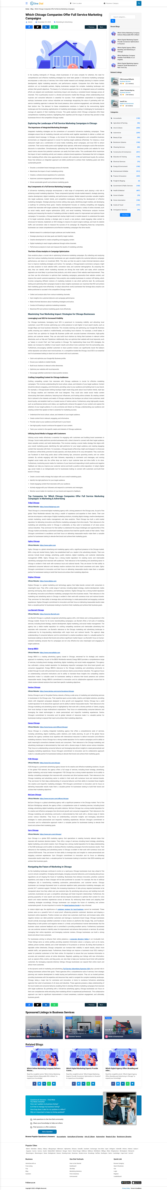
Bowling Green (66, 1153)
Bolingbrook (51, 1153)
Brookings (91, 1153)
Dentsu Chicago (34, 687)
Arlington (112, 1149)
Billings (103, 1151)
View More (125, 215)
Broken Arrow (83, 1153)
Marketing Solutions (76, 1171)
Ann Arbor (101, 1149)
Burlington (104, 1153)
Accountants (61, 1137)
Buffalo (97, 1153)
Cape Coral (124, 1153)
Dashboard (73, 1166)
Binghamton (115, 1151)
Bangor (65, 1151)
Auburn (135, 1149)
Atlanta (130, 1149)
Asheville (118, 1149)
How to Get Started (75, 1163)
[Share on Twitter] (37, 27)
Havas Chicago (34, 723)
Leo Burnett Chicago (36, 610)
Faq (27, 1168)
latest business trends (72, 905)
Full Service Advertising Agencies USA (76, 969)
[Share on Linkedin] (46, 27)
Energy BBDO (33, 649)
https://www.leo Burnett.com (49, 614)
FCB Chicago (33, 759)
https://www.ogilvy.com (48, 545)
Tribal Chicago (33, 503)
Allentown (60, 1149)
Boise (45, 1153)
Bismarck (131, 1151)
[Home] (37, 3)
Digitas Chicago (34, 577)
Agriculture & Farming (75, 1137)
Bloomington (30, 1153)
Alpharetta (67, 1149)
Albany (40, 1149)
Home (27, 9)
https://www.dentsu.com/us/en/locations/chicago (57, 691)
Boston (59, 1153)
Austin (45, 1151)
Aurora (34, 1151)
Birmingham (123, 1151)
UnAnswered (73, 1176)
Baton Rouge (77, 1151)
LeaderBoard (117, 1176)
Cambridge (116, 1153)
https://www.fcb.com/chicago (50, 763)
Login (115, 1171)
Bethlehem (97, 1151)
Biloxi (108, 1151)
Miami (28, 1149)
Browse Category (119, 1163)
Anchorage (93, 1149)
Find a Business (74, 1174)
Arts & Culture (90, 1137)
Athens (124, 1149)
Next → (102, 27)
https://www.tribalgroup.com (49, 507)
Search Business (119, 1166)
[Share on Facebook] (29, 27)
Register (116, 1174)
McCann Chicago (34, 795)
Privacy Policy (126, 1188)
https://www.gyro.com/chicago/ (50, 834)
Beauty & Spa (111, 1137)
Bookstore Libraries (124, 1137)
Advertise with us (31, 1163)
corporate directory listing (79, 939)
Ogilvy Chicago (34, 541)
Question (28, 1174)
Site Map (72, 1168)
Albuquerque (52, 1149)
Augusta (28, 1151)
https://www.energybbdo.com (50, 653)
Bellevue (84, 1151)
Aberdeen (34, 1149)
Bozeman (75, 1153)
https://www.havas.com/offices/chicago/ (54, 727)
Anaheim (86, 1149)
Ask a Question (47, 1132)
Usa (115, 1168)
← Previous (90, 27)
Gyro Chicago (33, 830)
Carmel (130, 1153)
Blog (32, 9)
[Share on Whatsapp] (54, 27)
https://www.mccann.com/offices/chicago (54, 799)
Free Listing (29, 1166)
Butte (110, 1153)
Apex (106, 1149)
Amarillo (80, 1149)
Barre (70, 1151)
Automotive (100, 1137)
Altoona (74, 1149)
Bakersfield (51, 1151)
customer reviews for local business (71, 909)
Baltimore (59, 1151)
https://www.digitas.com (48, 581)
